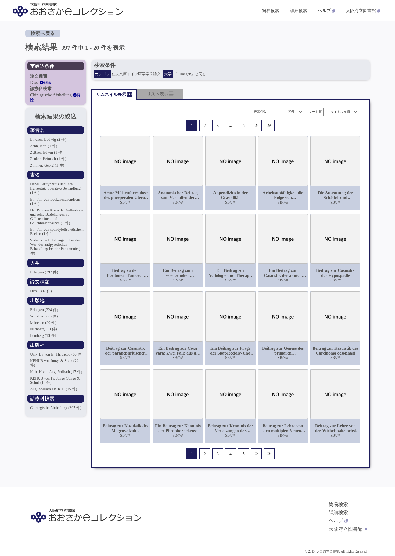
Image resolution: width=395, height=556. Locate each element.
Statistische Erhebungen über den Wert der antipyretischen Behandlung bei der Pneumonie (56, 246)
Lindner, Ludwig (48, 140)
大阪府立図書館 (361, 10)
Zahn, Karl (43, 146)
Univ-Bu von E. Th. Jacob (56, 354)
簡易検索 (270, 10)
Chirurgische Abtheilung (55, 408)
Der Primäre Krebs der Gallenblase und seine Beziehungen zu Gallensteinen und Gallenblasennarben (56, 216)
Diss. (41, 291)
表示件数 (260, 112)
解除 (47, 83)
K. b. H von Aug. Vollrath (56, 372)
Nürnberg (43, 329)
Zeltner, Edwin (46, 152)
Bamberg (43, 336)
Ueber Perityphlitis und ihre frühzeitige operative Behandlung (55, 188)
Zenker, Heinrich (48, 159)
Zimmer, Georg (47, 165)
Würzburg (44, 316)
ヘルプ (324, 10)
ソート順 (315, 112)
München (43, 323)
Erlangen (44, 272)
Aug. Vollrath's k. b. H (53, 389)
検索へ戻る (43, 33)
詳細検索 (298, 10)
